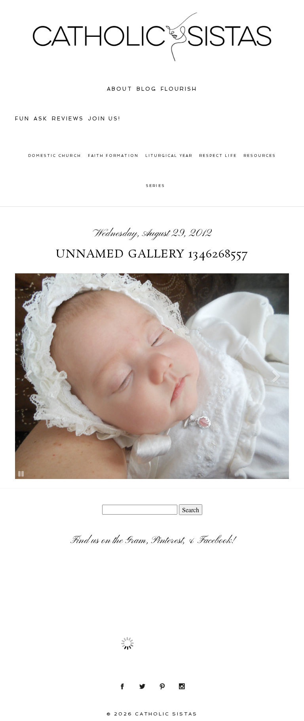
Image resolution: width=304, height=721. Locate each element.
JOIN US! (104, 119)
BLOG (147, 89)
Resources (259, 156)
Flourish (179, 89)
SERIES (155, 186)
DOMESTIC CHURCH (54, 156)
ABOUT (120, 89)
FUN (22, 119)
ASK (41, 119)
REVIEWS (68, 119)
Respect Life (218, 156)
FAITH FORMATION (113, 156)
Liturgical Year (168, 156)
